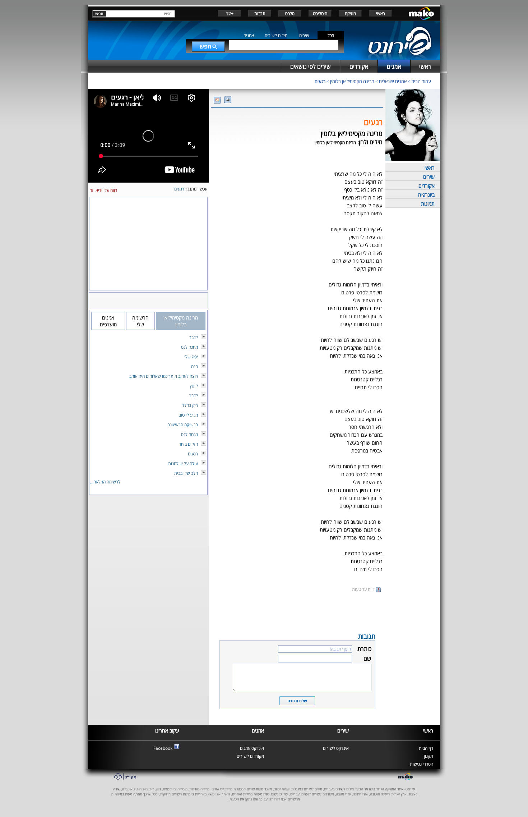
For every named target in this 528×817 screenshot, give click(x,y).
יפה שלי (191, 357)
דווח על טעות (364, 589)
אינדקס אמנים (252, 748)
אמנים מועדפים (108, 321)
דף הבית (426, 748)
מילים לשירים (276, 35)
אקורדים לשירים (250, 756)
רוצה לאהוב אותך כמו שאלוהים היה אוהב (163, 376)
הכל (331, 35)
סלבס (290, 13)
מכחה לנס (189, 434)
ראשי (380, 13)
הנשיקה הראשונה (182, 425)
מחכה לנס (189, 347)
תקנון (428, 756)
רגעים (320, 81)
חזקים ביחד (188, 444)
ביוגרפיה (426, 194)
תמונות (428, 203)
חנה (194, 366)
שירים (304, 35)
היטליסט (320, 13)
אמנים (249, 35)
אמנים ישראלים (393, 81)
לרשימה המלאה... (105, 482)
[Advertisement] (297, 612)
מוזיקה (350, 13)
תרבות (259, 13)
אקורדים (426, 185)
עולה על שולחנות (183, 463)
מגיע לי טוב (188, 415)
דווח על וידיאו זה (103, 190)
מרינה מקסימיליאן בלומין (352, 81)
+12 (229, 13)
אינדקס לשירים (336, 748)
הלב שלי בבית (186, 473)
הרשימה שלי (140, 321)
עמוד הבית (421, 81)
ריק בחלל (190, 405)
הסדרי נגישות (421, 764)
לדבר (193, 337)
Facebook (162, 748)
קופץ (194, 386)
